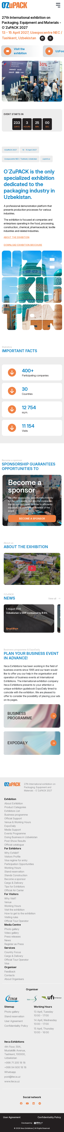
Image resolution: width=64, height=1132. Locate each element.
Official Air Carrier (14, 890)
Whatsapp (10, 1072)
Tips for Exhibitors (14, 886)
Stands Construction (15, 875)
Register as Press (14, 944)
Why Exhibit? (11, 852)
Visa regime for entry (15, 860)
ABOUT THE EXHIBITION (16, 237)
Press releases (12, 936)
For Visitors (11, 894)
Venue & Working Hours (17, 822)
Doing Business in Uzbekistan (20, 837)
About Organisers (14, 979)
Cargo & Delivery (13, 882)
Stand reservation (14, 871)
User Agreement (13, 1021)
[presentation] (29, 97)
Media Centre (12, 924)
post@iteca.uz (12, 1076)
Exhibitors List (12, 810)
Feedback (9, 971)
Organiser (10, 967)
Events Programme (15, 833)
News (7, 940)
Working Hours (12, 867)
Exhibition (10, 799)
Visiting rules (11, 917)
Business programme (16, 814)
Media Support (12, 829)
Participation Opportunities (19, 864)
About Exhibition (13, 803)
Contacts (9, 975)
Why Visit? (10, 898)
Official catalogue (14, 844)
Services (9, 947)
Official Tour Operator (16, 920)
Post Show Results (15, 840)
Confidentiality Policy (16, 1025)
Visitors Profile (12, 856)
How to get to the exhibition (19, 913)
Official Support (13, 818)
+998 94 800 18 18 (15, 1067)
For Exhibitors (12, 848)
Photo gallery (11, 929)
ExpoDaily (10, 825)
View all (52, 598)
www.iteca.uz (12, 1081)
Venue (7, 902)
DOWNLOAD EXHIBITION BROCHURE (23, 245)
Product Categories (15, 807)
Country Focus (12, 952)
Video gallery (11, 932)
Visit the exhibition (14, 909)
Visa (6, 963)
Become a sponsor (32, 518)
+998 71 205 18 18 (14, 1062)
